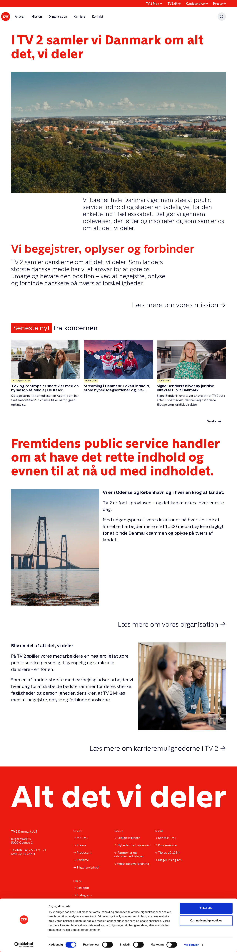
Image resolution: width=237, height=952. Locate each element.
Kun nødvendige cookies (206, 920)
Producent (84, 852)
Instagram (84, 895)
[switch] (107, 945)
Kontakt (97, 16)
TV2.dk (174, 3)
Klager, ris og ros (170, 860)
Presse (219, 3)
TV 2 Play (154, 3)
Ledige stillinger (128, 838)
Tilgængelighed (87, 867)
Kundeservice (197, 3)
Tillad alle (206, 908)
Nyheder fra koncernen (134, 845)
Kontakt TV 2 (167, 838)
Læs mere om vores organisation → (172, 624)
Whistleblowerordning (133, 864)
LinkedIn (83, 888)
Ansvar (20, 16)
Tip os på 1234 (168, 852)
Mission (36, 16)
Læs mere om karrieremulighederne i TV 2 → (157, 748)
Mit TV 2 (82, 838)
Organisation (58, 16)
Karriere (79, 16)
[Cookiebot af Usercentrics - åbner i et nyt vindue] (24, 945)
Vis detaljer (191, 944)
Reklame (83, 860)
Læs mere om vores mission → (179, 305)
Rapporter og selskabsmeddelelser (129, 854)
